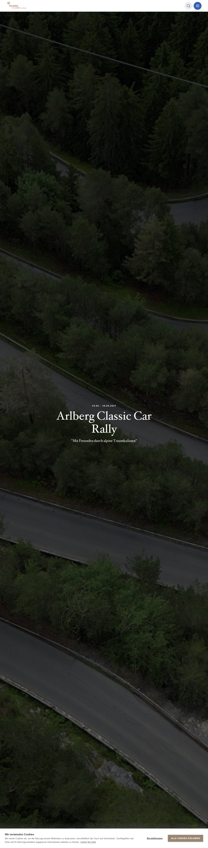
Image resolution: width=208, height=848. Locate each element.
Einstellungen (155, 838)
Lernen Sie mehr (88, 842)
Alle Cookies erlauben (185, 838)
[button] (188, 6)
